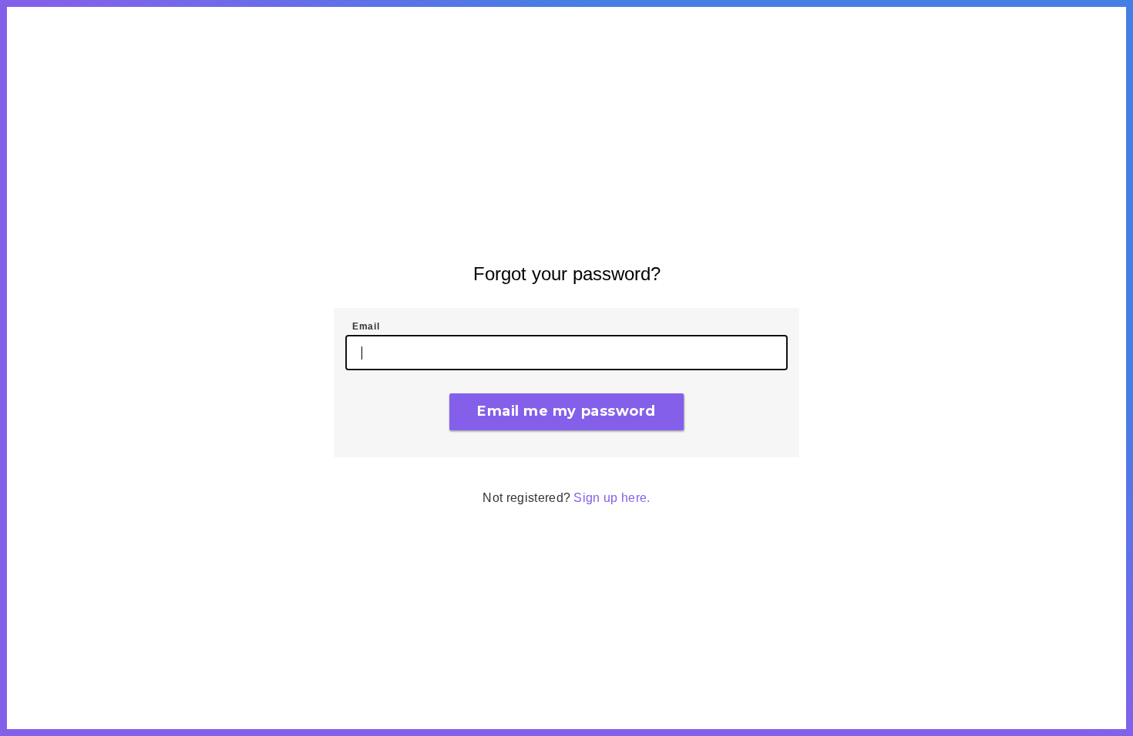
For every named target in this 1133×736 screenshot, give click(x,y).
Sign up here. (611, 497)
